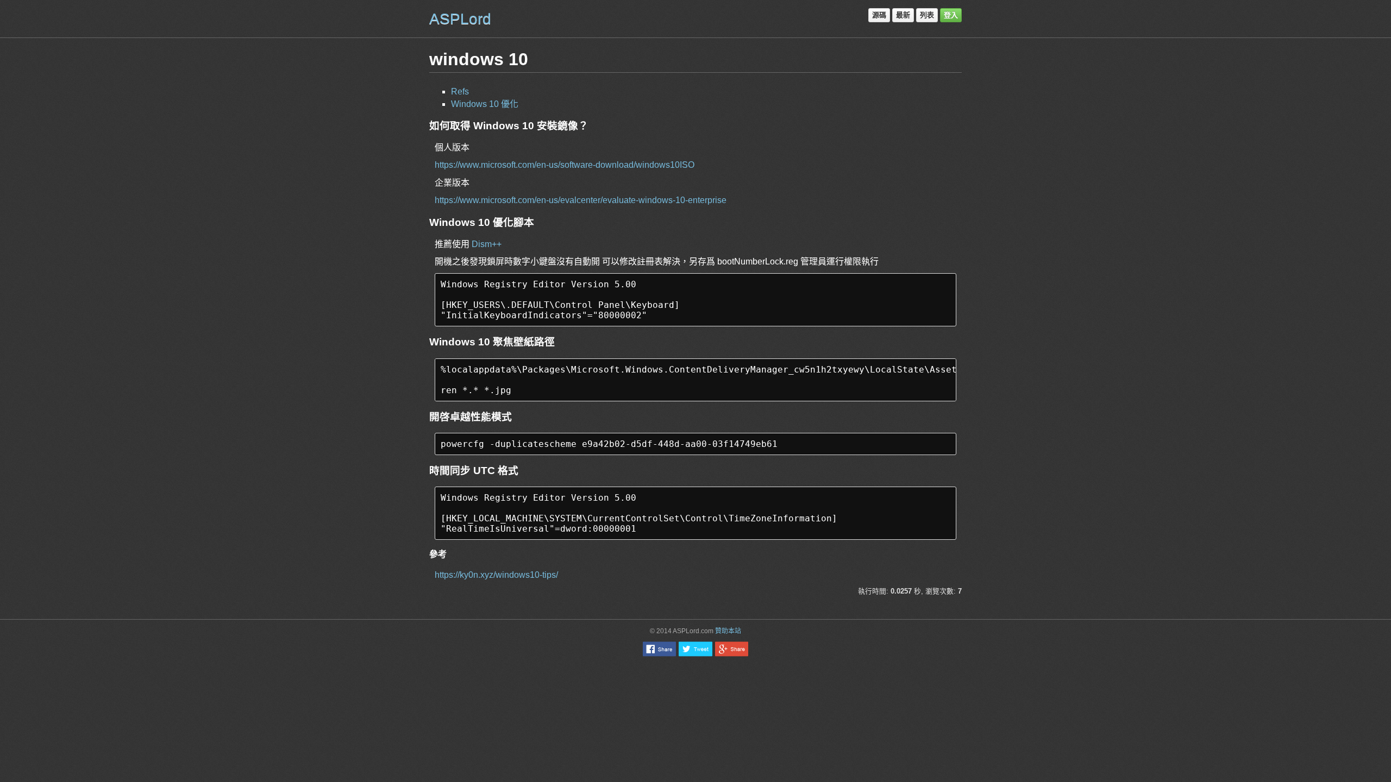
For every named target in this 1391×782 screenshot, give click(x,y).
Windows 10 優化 (484, 104)
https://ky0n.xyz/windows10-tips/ (496, 574)
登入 (951, 15)
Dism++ (487, 244)
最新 (903, 15)
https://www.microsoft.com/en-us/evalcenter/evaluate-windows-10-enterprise (580, 200)
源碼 (879, 15)
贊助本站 (728, 631)
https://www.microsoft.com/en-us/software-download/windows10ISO (564, 164)
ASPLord (460, 18)
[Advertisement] (695, 689)
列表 (927, 15)
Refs (460, 91)
